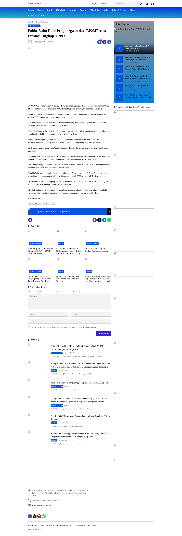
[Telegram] (104, 220)
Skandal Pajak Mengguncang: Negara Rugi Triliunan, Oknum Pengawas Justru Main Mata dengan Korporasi (98, 278)
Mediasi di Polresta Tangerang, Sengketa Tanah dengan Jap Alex (96, 250)
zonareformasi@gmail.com (41, 505)
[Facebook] (94, 220)
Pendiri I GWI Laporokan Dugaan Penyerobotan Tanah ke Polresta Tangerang (68, 278)
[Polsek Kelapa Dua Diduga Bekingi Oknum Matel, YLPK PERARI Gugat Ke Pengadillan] (41, 238)
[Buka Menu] (152, 3)
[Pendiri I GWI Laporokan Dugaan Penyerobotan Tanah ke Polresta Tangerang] (69, 265)
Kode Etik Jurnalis (47, 525)
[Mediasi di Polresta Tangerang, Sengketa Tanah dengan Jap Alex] (98, 238)
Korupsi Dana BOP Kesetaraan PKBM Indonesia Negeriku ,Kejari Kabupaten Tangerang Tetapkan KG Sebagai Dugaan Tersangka (68, 251)
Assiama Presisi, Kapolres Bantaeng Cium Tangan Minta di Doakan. (137, 58)
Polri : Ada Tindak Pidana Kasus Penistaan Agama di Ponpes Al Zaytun (138, 96)
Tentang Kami (33, 525)
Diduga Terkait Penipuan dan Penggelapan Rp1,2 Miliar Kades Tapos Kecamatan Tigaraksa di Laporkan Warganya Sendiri (39, 278)
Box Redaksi (92, 525)
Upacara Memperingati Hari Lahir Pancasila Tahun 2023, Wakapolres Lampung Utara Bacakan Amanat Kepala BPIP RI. (137, 68)
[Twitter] (99, 220)
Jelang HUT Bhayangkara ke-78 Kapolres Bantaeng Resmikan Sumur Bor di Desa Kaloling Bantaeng (137, 77)
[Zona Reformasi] (34, 4)
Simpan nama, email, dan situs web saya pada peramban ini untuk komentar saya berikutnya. (63, 327)
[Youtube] (39, 516)
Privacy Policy (80, 525)
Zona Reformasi (38, 41)
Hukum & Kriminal (34, 25)
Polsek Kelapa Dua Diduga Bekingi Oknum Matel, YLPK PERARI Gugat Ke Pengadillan (40, 251)
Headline (60, 243)
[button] (140, 4)
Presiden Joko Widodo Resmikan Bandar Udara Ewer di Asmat (136, 87)
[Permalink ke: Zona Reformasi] (31, 42)
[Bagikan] (109, 42)
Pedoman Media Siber (64, 525)
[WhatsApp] (109, 220)
